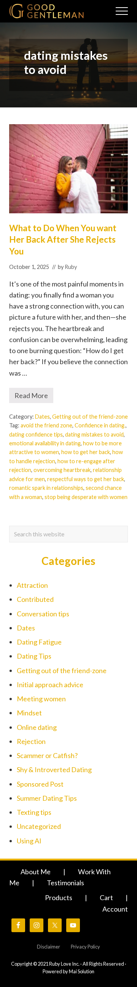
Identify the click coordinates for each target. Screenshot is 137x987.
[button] (122, 11)
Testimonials (65, 882)
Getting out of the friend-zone (90, 416)
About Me (36, 871)
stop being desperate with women (86, 497)
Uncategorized (39, 826)
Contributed (35, 599)
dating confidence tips (36, 434)
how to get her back (85, 452)
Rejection (31, 741)
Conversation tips (43, 613)
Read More (33, 397)
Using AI (29, 841)
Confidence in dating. (100, 425)
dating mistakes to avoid (94, 434)
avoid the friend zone (46, 425)
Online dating (37, 727)
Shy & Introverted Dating (54, 769)
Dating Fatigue (39, 642)
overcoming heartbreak (62, 470)
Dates (42, 416)
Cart (106, 897)
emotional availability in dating (45, 443)
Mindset (29, 713)
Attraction (32, 585)
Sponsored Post (40, 784)
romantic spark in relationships (46, 488)
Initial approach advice (50, 684)
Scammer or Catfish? (47, 755)
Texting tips (34, 812)
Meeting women (41, 698)
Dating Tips (34, 656)
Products (58, 897)
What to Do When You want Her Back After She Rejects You (62, 239)
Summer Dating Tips (47, 798)
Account (115, 909)
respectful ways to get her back (85, 479)
